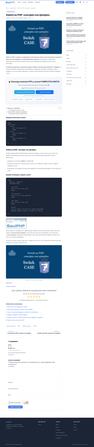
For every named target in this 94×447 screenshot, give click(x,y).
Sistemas (30, 2)
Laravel (24, 2)
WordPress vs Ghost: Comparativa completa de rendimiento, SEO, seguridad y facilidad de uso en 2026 (75, 30)
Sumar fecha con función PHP (15, 320)
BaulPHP (11, 444)
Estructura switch (11, 326)
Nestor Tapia (23, 18)
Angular (76, 58)
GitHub (74, 427)
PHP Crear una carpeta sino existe (17, 307)
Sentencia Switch (11, 286)
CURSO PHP (76, 80)
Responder (11, 354)
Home (7, 8)
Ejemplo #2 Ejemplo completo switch (18, 113)
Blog (19, 2)
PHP (19, 326)
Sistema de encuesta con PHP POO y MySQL (20, 309)
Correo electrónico (13, 388)
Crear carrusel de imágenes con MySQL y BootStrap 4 (22, 312)
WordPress (80, 444)
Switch (35, 326)
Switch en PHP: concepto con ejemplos (17, 112)
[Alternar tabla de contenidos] (58, 108)
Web (9, 395)
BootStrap (76, 61)
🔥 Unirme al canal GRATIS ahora (24, 92)
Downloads (69, 2)
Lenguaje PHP (13, 8)
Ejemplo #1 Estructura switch (17, 110)
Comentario (11, 366)
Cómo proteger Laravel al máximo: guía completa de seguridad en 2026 (76, 42)
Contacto (37, 2)
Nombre (10, 382)
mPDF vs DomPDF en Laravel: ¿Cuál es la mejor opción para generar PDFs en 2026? (76, 35)
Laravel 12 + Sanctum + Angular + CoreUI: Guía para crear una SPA (74, 18)
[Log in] (83, 2)
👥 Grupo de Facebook (45, 92)
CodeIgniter (76, 71)
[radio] (28, 297)
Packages (59, 2)
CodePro (86, 444)
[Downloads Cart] (80, 2)
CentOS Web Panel (76, 64)
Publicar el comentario (15, 407)
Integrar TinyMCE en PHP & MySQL (17, 315)
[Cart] (76, 2)
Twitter (75, 424)
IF (53, 67)
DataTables (76, 84)
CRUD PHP (76, 74)
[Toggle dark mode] (87, 2)
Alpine (76, 55)
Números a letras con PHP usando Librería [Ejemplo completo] (25, 317)
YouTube (75, 429)
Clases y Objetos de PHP (76, 68)
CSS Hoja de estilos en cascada (76, 77)
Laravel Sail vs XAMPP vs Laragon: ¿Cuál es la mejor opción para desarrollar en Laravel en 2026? (75, 24)
